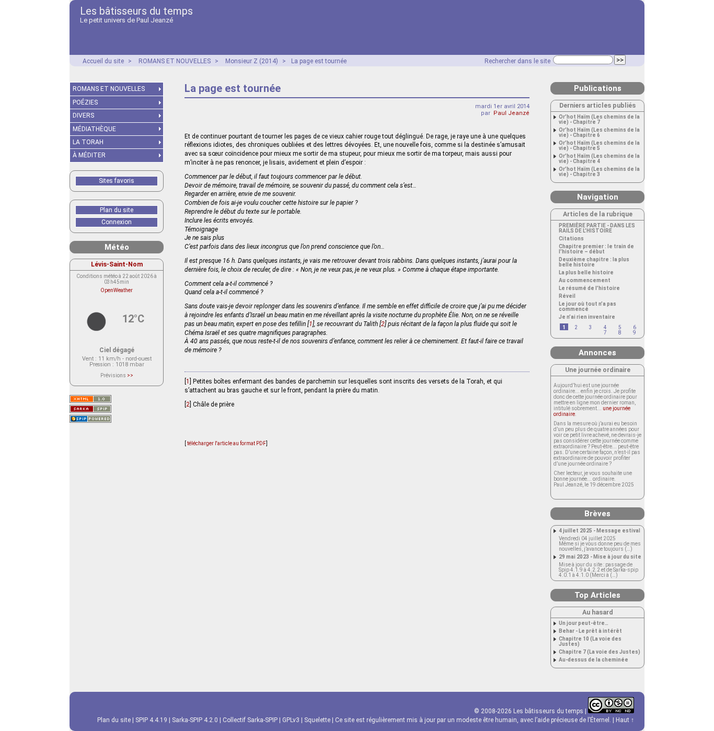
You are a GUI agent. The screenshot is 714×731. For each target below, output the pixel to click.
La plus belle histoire (586, 272)
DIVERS (83, 115)
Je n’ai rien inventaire (587, 317)
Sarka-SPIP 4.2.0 (195, 720)
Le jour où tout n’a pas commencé (587, 306)
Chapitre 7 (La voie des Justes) (599, 652)
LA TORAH (88, 142)
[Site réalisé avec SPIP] (90, 419)
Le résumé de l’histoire (589, 288)
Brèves (597, 513)
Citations (571, 238)
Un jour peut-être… (583, 623)
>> (130, 375)
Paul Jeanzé (511, 113)
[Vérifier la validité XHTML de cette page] (90, 399)
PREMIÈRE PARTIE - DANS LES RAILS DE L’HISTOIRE (597, 228)
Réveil (567, 296)
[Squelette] (90, 409)
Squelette (317, 720)
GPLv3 (291, 720)
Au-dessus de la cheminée (593, 660)
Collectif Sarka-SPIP (250, 720)
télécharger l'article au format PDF (226, 443)
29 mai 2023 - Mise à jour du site (600, 557)
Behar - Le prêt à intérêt (590, 631)
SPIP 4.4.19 (151, 720)
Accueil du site (103, 61)
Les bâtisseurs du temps (136, 11)
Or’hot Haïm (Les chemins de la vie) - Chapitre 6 (599, 132)
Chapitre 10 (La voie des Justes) (590, 641)
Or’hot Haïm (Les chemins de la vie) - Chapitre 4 (599, 159)
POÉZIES (85, 102)
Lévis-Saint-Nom (117, 264)
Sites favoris (116, 180)
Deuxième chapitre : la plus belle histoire (594, 262)
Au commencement (585, 280)
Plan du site (116, 210)
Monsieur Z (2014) (251, 61)
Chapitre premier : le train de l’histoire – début (596, 249)
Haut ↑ (625, 720)
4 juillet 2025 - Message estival (599, 530)
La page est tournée (319, 61)
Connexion (116, 222)
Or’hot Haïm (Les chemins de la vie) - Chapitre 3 (599, 172)
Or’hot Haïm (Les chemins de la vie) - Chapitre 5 (599, 146)
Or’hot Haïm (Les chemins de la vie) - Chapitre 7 (599, 119)
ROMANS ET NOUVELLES (175, 61)
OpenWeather (116, 290)
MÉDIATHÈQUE (94, 129)
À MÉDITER (89, 155)
